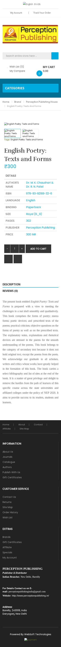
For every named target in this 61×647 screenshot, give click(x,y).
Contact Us (9, 497)
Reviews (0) (10, 291)
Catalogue (9, 462)
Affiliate (7, 428)
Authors (7, 467)
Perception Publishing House (42, 101)
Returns (7, 502)
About (21, 424)
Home (6, 101)
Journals (7, 457)
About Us (8, 451)
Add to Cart (38, 248)
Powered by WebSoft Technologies (30, 634)
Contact (38, 424)
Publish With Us (11, 472)
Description (12, 284)
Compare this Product (18, 259)
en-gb (37, 4)
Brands (7, 537)
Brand (17, 101)
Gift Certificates (12, 477)
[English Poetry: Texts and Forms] (12, 133)
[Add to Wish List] (8, 259)
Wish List (8, 517)
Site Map (24, 428)
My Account (16, 12)
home (6, 424)
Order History (10, 512)
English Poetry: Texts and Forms (24, 106)
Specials (7, 552)
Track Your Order (42, 12)
